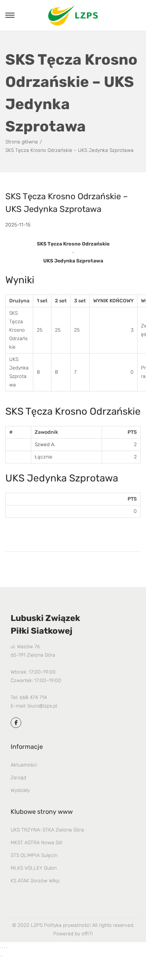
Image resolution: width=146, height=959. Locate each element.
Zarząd (18, 778)
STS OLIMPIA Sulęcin (34, 855)
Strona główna (21, 142)
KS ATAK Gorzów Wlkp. (35, 881)
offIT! (87, 934)
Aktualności (24, 765)
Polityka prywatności (67, 925)
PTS (132, 432)
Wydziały (20, 790)
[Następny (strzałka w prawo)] (2, 956)
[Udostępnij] (4, 947)
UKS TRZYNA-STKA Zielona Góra (47, 830)
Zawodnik (46, 432)
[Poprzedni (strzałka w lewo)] (0, 956)
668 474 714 (33, 697)
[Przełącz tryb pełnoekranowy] (2, 947)
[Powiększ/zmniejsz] (0, 947)
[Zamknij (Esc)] (6, 947)
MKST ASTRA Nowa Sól (36, 843)
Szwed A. (45, 445)
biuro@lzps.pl (42, 706)
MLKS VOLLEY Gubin (34, 868)
